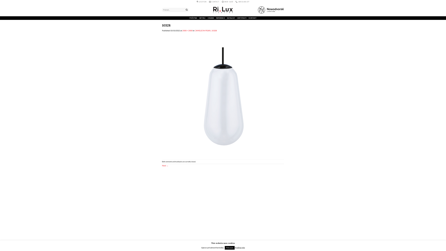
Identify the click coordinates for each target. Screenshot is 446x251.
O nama (211, 18)
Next (165, 165)
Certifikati (241, 18)
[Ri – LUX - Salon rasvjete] (223, 10)
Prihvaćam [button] (229, 248)
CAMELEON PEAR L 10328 (206, 30)
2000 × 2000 (187, 30)
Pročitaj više (240, 248)
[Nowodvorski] (271, 10)
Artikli (202, 18)
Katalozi (231, 18)
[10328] (223, 95)
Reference (220, 18)
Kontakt (252, 18)
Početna (193, 18)
